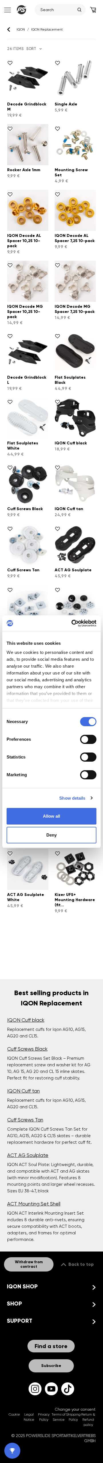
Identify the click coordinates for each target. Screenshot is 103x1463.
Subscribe (51, 1365)
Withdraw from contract (29, 1264)
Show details (72, 798)
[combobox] (57, 9)
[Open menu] (7, 9)
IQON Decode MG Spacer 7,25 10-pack (75, 309)
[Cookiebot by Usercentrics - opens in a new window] (72, 623)
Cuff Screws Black (25, 508)
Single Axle (66, 104)
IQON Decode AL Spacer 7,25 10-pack (75, 238)
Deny (51, 835)
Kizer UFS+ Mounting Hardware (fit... (75, 899)
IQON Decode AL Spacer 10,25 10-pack (24, 240)
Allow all (51, 816)
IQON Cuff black (71, 443)
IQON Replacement (47, 29)
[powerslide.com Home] (21, 9)
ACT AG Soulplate (73, 570)
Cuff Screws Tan (23, 570)
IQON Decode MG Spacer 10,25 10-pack (25, 311)
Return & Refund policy (88, 1419)
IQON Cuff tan (69, 508)
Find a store (51, 1346)
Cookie (14, 1414)
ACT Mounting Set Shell (33, 1204)
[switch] (88, 739)
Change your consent (75, 1409)
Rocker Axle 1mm (23, 169)
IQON (21, 29)
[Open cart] (93, 9)
